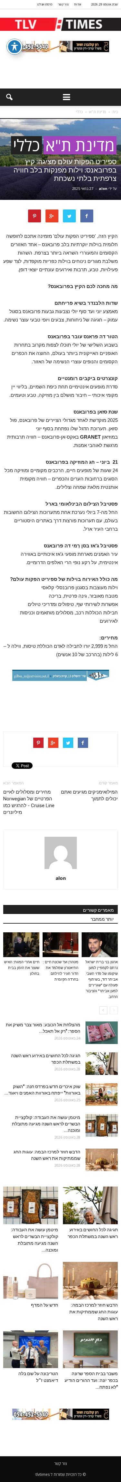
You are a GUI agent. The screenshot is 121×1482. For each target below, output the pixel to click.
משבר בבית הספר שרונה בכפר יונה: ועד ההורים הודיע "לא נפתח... (91, 1380)
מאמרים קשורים (98, 910)
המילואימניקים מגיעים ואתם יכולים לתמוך (89, 795)
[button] (9, 97)
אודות (77, 4)
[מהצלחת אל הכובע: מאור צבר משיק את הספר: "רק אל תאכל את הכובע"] (102, 1032)
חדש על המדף (44, 1305)
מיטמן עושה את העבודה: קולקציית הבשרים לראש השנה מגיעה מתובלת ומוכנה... (46, 1124)
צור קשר (63, 4)
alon (103, 188)
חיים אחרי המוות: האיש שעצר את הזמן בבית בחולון (21, 968)
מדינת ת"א (80, 145)
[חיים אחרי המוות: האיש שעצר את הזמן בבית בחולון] (21, 944)
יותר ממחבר (102, 919)
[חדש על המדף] (30, 1281)
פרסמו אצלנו (44, 4)
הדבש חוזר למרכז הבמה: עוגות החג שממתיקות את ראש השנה (93, 1311)
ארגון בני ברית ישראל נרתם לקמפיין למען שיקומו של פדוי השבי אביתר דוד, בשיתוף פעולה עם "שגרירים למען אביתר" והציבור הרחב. (102, 979)
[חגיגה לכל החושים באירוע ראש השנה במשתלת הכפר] (102, 1063)
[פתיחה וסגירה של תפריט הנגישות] (14, 46)
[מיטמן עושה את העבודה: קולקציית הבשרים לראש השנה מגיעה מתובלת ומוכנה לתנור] (102, 1125)
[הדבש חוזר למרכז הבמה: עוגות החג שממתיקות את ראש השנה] (102, 1160)
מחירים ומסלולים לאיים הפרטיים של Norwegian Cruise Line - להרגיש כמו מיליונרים (29, 802)
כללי (26, 145)
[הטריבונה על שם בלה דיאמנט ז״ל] (30, 1349)
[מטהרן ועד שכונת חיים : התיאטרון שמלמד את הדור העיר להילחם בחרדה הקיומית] (61, 944)
